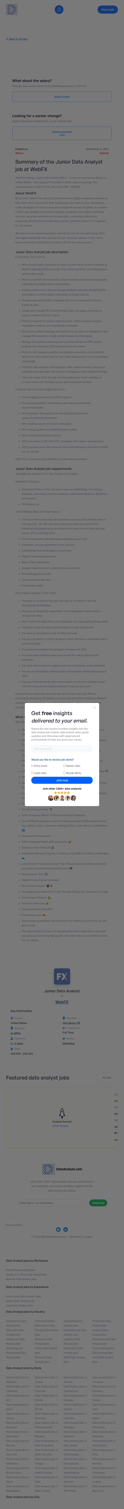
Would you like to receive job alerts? (52, 759)
